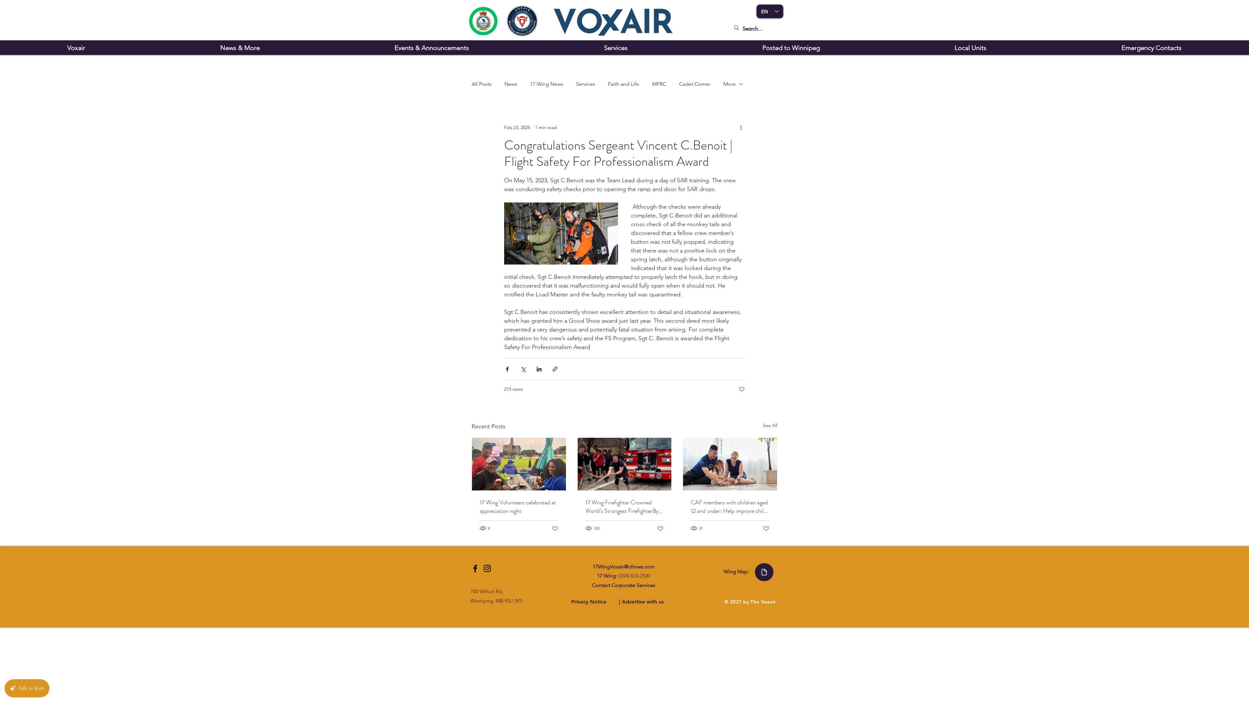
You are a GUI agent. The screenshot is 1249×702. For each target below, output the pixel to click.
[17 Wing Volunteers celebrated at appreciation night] (519, 464)
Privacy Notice (589, 602)
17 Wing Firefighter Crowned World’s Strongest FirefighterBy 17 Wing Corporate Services (622, 506)
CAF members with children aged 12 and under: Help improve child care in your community (729, 506)
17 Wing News (546, 84)
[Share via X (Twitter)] (523, 369)
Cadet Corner (694, 84)
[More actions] (741, 127)
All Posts (481, 84)
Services (585, 84)
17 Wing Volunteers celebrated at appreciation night (518, 506)
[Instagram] (487, 568)
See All (770, 425)
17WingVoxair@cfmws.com (624, 567)
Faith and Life (623, 84)
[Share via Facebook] (507, 369)
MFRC (659, 84)
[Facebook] (475, 568)
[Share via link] (555, 369)
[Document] (764, 572)
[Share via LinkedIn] (539, 369)
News (510, 84)
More (729, 84)
